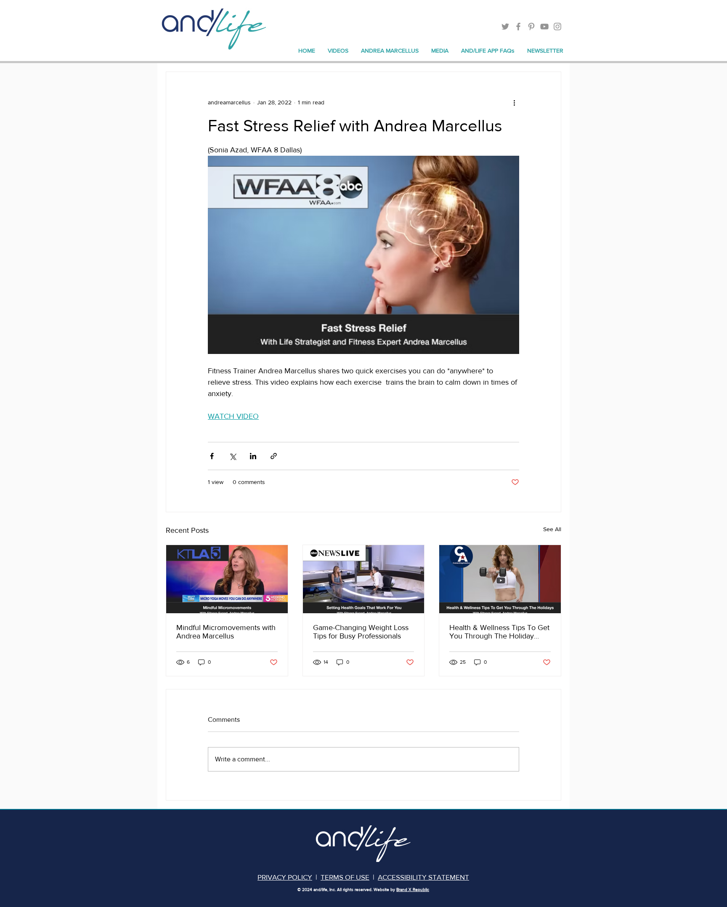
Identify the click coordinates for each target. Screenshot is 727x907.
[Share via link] (274, 456)
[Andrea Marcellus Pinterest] (531, 26)
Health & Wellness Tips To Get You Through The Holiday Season (499, 631)
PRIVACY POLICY (284, 877)
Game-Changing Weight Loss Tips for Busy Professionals (361, 631)
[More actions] (514, 102)
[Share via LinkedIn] (253, 456)
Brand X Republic (412, 889)
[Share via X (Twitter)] (232, 456)
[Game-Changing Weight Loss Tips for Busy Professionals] (364, 579)
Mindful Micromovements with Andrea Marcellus (226, 631)
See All (552, 529)
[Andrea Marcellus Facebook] (518, 26)
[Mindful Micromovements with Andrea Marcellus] (227, 579)
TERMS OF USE (345, 877)
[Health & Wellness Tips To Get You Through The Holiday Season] (500, 579)
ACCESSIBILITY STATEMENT (423, 877)
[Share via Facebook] (212, 456)
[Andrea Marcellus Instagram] (557, 26)
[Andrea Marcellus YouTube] (544, 26)
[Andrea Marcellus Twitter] (505, 26)
